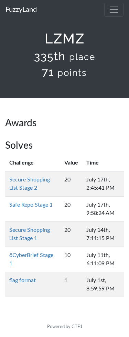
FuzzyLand (21, 9)
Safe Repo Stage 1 (31, 205)
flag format (22, 280)
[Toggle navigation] (113, 10)
